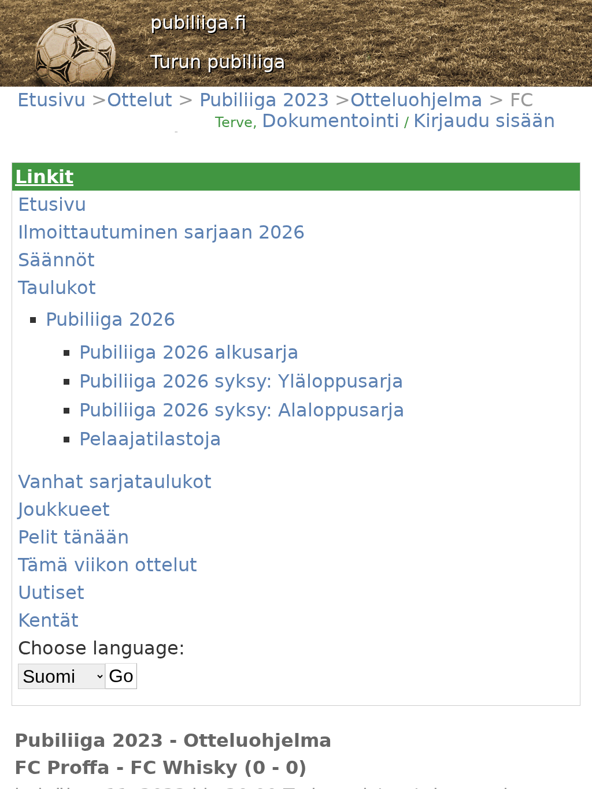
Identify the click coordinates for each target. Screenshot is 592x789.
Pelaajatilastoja (150, 439)
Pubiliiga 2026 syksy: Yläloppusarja (241, 381)
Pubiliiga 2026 (110, 319)
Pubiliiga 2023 (261, 100)
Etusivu (54, 100)
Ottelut (142, 100)
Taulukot (57, 288)
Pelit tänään (73, 537)
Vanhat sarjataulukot (115, 482)
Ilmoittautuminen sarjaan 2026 (161, 232)
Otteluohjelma (416, 100)
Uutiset (51, 593)
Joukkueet (64, 509)
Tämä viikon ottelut (107, 565)
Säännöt (56, 260)
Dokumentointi (330, 121)
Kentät (48, 620)
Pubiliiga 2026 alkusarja (189, 352)
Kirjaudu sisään (484, 121)
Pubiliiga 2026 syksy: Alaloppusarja (242, 410)
